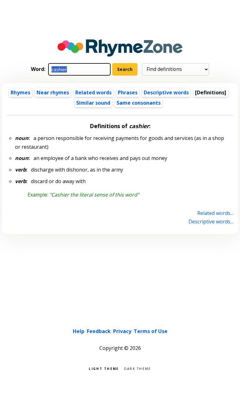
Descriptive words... (210, 221)
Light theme (104, 368)
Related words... (215, 213)
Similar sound (93, 102)
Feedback (99, 331)
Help (78, 331)
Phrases (128, 92)
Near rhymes (53, 92)
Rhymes (20, 92)
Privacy (122, 331)
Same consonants (139, 102)
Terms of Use (151, 331)
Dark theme (137, 368)
